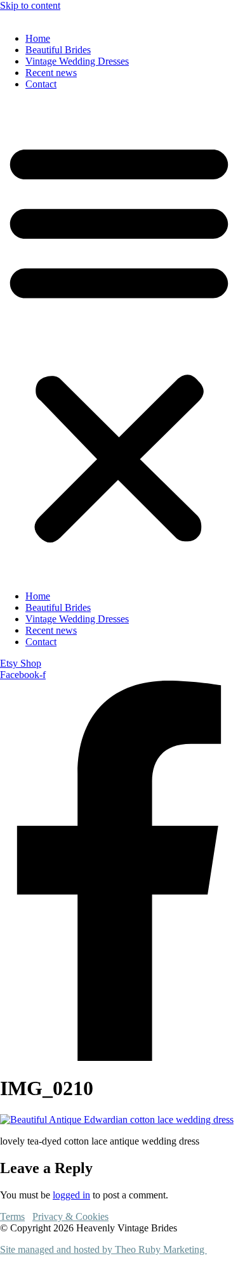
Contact (40, 84)
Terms (12, 1216)
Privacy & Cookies (70, 1216)
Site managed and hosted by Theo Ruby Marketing (103, 1249)
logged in (71, 1195)
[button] (119, 340)
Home (37, 38)
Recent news (51, 72)
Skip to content (30, 5)
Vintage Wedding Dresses (77, 61)
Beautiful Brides (58, 49)
